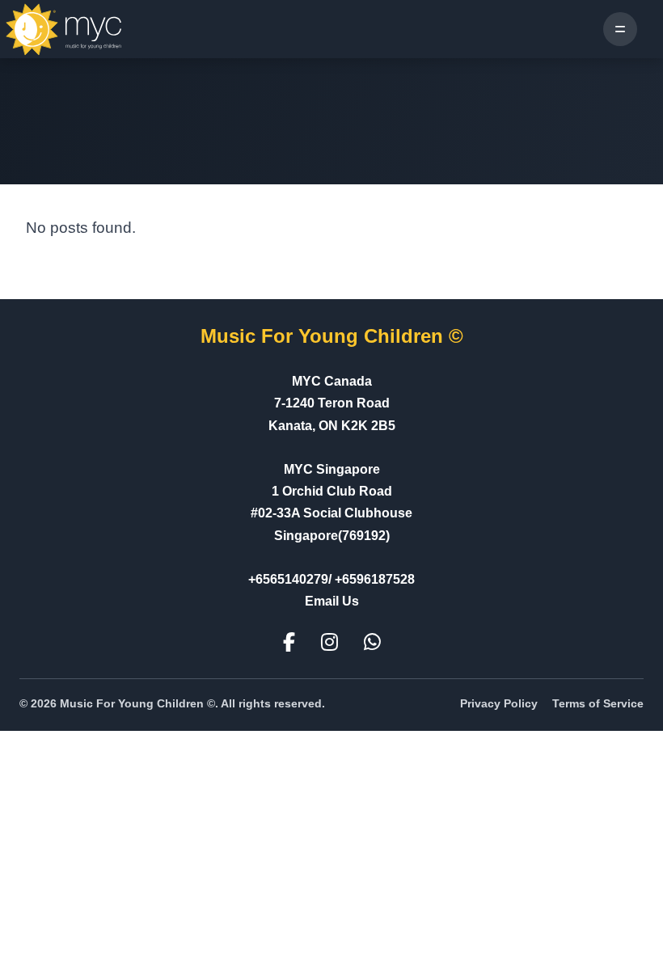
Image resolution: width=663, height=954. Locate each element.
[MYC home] (64, 29)
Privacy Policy (499, 703)
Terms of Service (598, 703)
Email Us (332, 601)
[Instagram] (329, 642)
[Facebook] (289, 642)
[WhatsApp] (372, 642)
